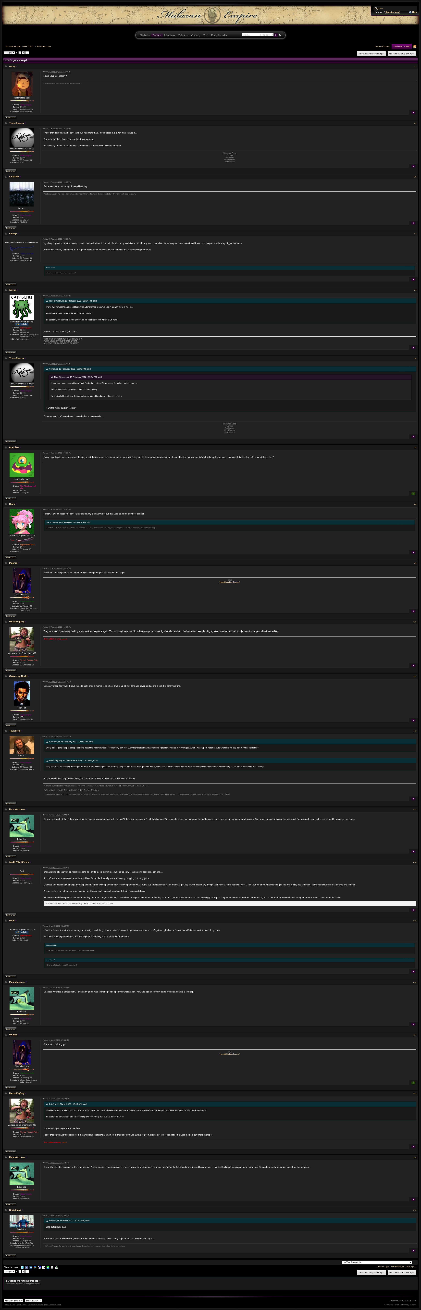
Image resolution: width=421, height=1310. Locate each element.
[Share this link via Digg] (30, 1267)
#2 (415, 123)
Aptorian (14, 447)
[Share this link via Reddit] (43, 1267)
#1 (415, 66)
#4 (415, 234)
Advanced (280, 35)
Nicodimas (15, 1210)
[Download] (56, 1267)
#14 (414, 862)
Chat (205, 35)
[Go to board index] (210, 15)
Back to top (10, 117)
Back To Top (10, 1305)
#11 (415, 676)
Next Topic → (412, 1267)
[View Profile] (16, 66)
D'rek (12, 504)
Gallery (195, 35)
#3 (415, 177)
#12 (414, 731)
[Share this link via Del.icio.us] (39, 1267)
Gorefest (14, 176)
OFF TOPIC (28, 46)
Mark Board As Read (52, 1305)
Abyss (12, 290)
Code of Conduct (382, 46)
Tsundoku (15, 730)
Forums (156, 35)
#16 (414, 982)
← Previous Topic (382, 1267)
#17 (414, 1035)
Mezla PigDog (17, 621)
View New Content (401, 46)
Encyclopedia (219, 35)
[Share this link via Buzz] (35, 1267)
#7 (415, 448)
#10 (414, 622)
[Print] (52, 1267)
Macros (13, 563)
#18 (414, 1094)
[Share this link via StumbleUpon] (48, 1267)
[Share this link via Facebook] (26, 1267)
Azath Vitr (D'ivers (19, 862)
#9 (415, 563)
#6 (415, 358)
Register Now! (392, 12)
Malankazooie (17, 809)
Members (169, 35)
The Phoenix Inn (43, 46)
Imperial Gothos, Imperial (229, 582)
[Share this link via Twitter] (22, 1267)
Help (414, 12)
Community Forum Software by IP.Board (400, 1305)
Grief (12, 920)
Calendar (183, 35)
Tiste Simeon (16, 123)
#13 (414, 810)
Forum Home (21, 1305)
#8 (415, 504)
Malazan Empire (13, 46)
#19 (414, 1158)
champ (13, 233)
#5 (415, 290)
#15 (414, 921)
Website (145, 35)
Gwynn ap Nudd (18, 676)
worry (12, 66)
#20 (414, 1210)
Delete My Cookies (35, 1305)
